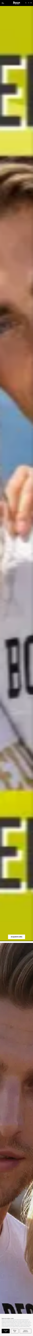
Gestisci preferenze (25, 1331)
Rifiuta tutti (14, 1331)
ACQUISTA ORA (16, 937)
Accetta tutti (6, 1331)
